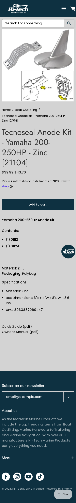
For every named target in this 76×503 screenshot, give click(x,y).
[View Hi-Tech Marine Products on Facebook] (6, 477)
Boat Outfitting (26, 110)
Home (6, 110)
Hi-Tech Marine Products (28, 488)
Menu (7, 458)
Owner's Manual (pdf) (20, 331)
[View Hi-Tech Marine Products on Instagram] (17, 477)
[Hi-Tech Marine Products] (18, 8)
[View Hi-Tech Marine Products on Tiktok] (40, 477)
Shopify (67, 488)
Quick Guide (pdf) (17, 326)
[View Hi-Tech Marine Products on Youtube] (29, 477)
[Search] (69, 23)
